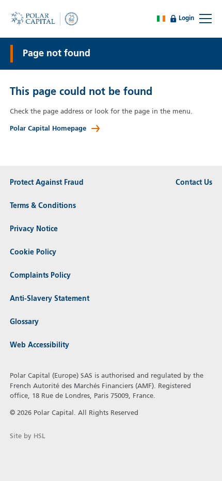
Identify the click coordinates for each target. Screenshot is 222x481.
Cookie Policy (33, 252)
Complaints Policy (40, 275)
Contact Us (194, 182)
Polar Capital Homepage (48, 128)
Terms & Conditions (43, 206)
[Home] (46, 18)
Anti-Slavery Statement (49, 298)
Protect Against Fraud (47, 182)
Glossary (24, 322)
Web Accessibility (39, 345)
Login (187, 18)
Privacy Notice (34, 229)
